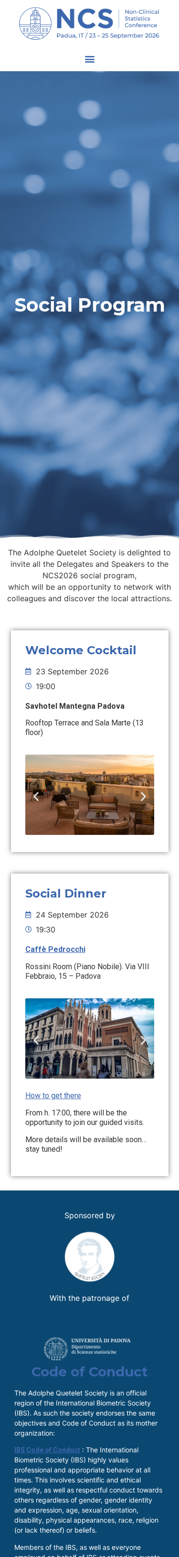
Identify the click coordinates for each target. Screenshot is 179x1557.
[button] (89, 58)
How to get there (53, 1095)
